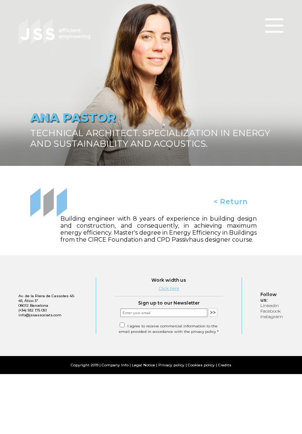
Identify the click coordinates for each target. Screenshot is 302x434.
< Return (230, 201)
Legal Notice (143, 365)
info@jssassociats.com (40, 315)
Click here (168, 288)
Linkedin (269, 305)
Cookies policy (201, 365)
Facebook (270, 311)
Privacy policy (171, 365)
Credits (224, 365)
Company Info (115, 365)
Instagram (271, 316)
